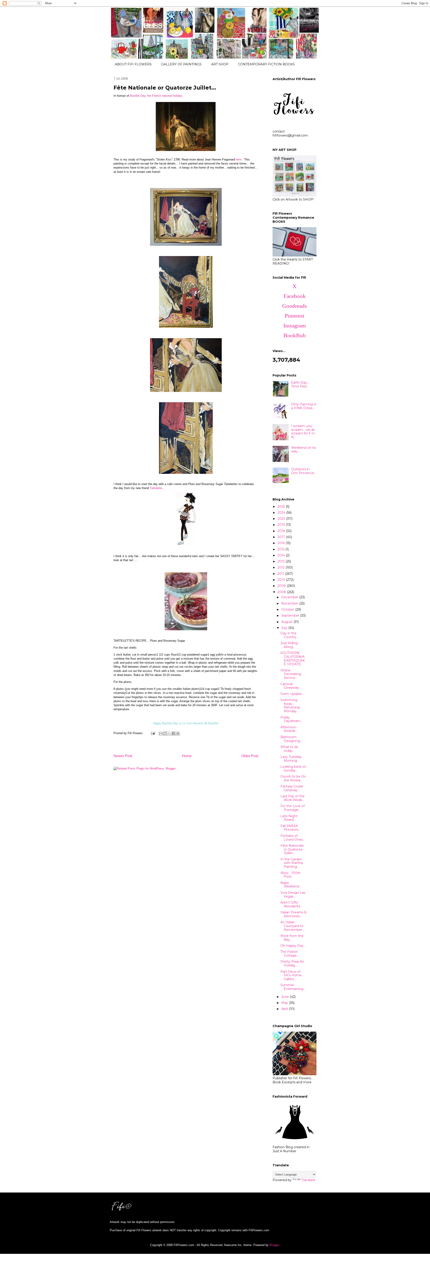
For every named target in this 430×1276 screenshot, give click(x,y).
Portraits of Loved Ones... (292, 838)
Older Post (249, 756)
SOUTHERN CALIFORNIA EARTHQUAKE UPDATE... (292, 658)
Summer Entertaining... (292, 987)
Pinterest (294, 316)
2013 (281, 561)
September (290, 615)
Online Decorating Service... (290, 674)
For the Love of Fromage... (292, 808)
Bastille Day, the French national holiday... (157, 95)
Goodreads (294, 306)
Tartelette (156, 488)
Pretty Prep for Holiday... (292, 963)
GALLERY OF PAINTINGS (181, 64)
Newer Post (123, 756)
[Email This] (161, 733)
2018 (281, 531)
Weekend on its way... (303, 449)
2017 (281, 537)
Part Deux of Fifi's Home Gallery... (291, 975)
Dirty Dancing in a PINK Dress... (303, 406)
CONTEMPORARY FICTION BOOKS (266, 64)
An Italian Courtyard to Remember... (292, 926)
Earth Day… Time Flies (300, 384)
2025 (281, 506)
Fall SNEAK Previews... (290, 828)
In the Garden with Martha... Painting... (292, 863)
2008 (282, 592)
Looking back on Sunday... (293, 768)
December (290, 597)
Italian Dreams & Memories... (293, 914)
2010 (281, 580)
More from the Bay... (291, 938)
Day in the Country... (289, 635)
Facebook (295, 296)
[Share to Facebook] (173, 733)
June (285, 997)
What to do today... (289, 749)
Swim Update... (292, 694)
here (238, 159)
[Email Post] (152, 733)
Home (187, 756)
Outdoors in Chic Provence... (303, 471)
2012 (281, 567)
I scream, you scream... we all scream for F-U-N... (303, 431)
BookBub (295, 335)
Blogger (274, 1245)
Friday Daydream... (291, 719)
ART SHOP (219, 64)
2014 (281, 555)
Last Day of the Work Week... (292, 798)
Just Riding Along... (289, 645)
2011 (281, 574)
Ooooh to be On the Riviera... (293, 778)
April (285, 1009)
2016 (281, 543)
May (285, 1003)
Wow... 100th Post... (290, 875)
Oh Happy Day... (292, 946)
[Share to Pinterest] (178, 733)
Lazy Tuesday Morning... (291, 759)
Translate (308, 1180)
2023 (281, 519)
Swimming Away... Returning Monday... (290, 705)
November (290, 603)
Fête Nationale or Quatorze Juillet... (292, 849)
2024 (281, 513)
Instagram (294, 326)
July (284, 628)
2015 (281, 549)
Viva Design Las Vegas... (292, 894)
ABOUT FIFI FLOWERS (133, 64)
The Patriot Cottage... (289, 954)
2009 (282, 586)
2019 (281, 525)
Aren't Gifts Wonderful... (291, 904)
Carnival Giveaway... (290, 686)
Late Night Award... (288, 818)
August (287, 622)
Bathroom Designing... (291, 739)
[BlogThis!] (165, 733)
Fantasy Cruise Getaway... (291, 788)
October (288, 609)
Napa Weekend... (290, 885)
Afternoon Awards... (288, 729)
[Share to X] (169, 733)
